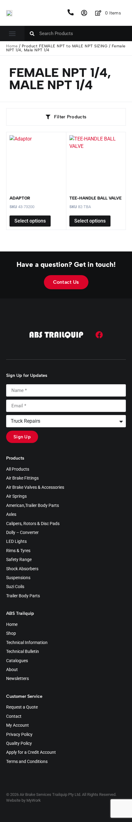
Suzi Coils (15, 587)
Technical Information (27, 643)
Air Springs (16, 496)
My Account (17, 725)
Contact (13, 716)
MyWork (33, 800)
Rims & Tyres (18, 551)
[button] (12, 33)
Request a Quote (22, 707)
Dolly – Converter (22, 533)
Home (11, 46)
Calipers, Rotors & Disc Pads (33, 524)
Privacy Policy (19, 735)
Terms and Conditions (27, 762)
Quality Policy (19, 743)
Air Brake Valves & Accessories (35, 487)
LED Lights (16, 541)
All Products (17, 469)
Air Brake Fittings (22, 478)
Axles (11, 514)
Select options (30, 221)
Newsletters (17, 679)
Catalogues (17, 661)
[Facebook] (99, 334)
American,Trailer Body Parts (32, 506)
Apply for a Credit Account (31, 752)
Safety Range (19, 560)
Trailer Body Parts (23, 596)
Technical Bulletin (22, 652)
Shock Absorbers (22, 569)
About (12, 670)
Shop (11, 633)
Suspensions (18, 578)
